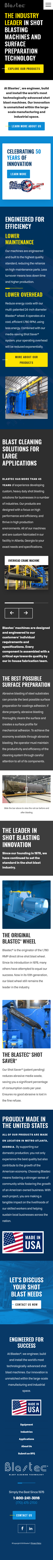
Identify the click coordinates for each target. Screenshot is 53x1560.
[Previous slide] (12, 613)
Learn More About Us (26, 126)
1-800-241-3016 (26, 1498)
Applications (26, 1439)
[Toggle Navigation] (48, 5)
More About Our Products (26, 360)
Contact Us (24, 1515)
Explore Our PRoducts (24, 68)
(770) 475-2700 (26, 1503)
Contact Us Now (26, 1304)
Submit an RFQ (26, 1453)
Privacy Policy (36, 1543)
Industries (27, 1431)
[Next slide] (26, 613)
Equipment (26, 1424)
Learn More (18, 174)
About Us (26, 1446)
